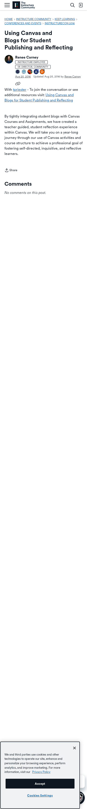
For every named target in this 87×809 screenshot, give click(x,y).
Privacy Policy (41, 772)
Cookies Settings (40, 795)
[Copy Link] (18, 83)
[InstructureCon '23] (24, 72)
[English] (23, 5)
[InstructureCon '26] (18, 72)
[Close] (74, 748)
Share (10, 170)
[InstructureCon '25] (30, 72)
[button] (8, 59)
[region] (40, 775)
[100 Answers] (42, 72)
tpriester (19, 89)
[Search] (72, 5)
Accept (40, 783)
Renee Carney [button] (26, 57)
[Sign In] (81, 5)
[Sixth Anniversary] (36, 72)
